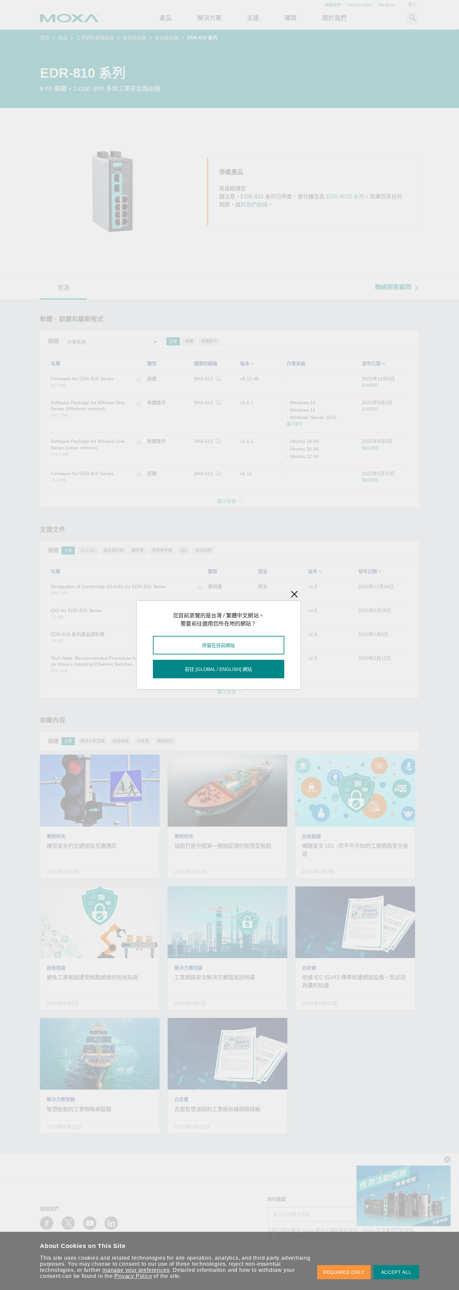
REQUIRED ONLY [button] (344, 1272)
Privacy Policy (133, 1276)
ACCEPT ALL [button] (396, 1272)
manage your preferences (135, 1270)
